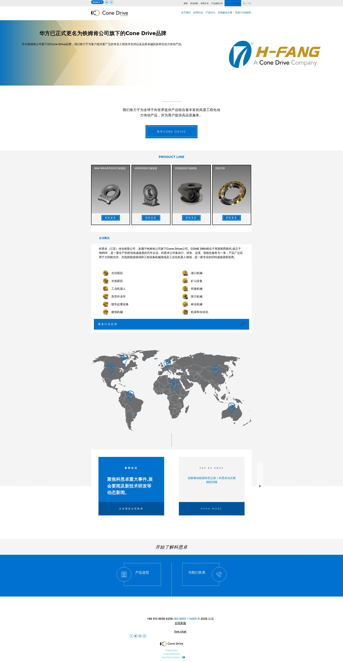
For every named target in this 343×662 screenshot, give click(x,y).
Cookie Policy (172, 650)
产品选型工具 (217, 3)
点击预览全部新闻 (131, 508)
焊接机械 (196, 288)
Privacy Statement (172, 654)
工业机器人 (118, 288)
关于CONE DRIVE (171, 131)
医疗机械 (196, 296)
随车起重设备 (120, 304)
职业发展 (194, 3)
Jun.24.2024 (212, 468)
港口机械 (196, 273)
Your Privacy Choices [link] (171, 657)
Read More (211, 508)
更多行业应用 (107, 324)
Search (96, 2)
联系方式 (204, 3)
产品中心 (210, 12)
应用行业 (198, 12)
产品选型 (142, 572)
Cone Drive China (109, 13)
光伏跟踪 (117, 273)
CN (249, 3)
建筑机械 (117, 312)
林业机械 (196, 304)
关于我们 (186, 12)
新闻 (186, 3)
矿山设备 (196, 281)
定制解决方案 (225, 12)
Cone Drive (235, 3)
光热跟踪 (117, 281)
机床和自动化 (199, 312)
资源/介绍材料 (243, 12)
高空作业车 (118, 296)
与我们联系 (197, 572)
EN (244, 3)
